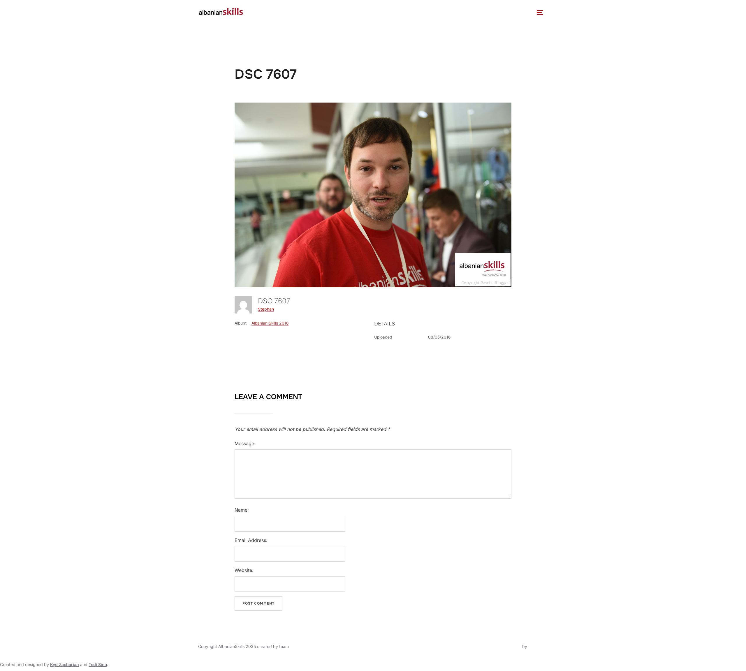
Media (409, 12)
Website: (244, 570)
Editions (378, 12)
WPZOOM (538, 646)
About (260, 12)
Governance (295, 12)
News (324, 12)
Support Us (486, 12)
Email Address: (251, 540)
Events (346, 12)
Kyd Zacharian (64, 664)
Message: (245, 443)
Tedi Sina (98, 664)
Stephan (266, 309)
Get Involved (445, 12)
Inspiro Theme (507, 646)
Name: (242, 510)
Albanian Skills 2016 (269, 322)
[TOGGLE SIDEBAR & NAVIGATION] (542, 12)
